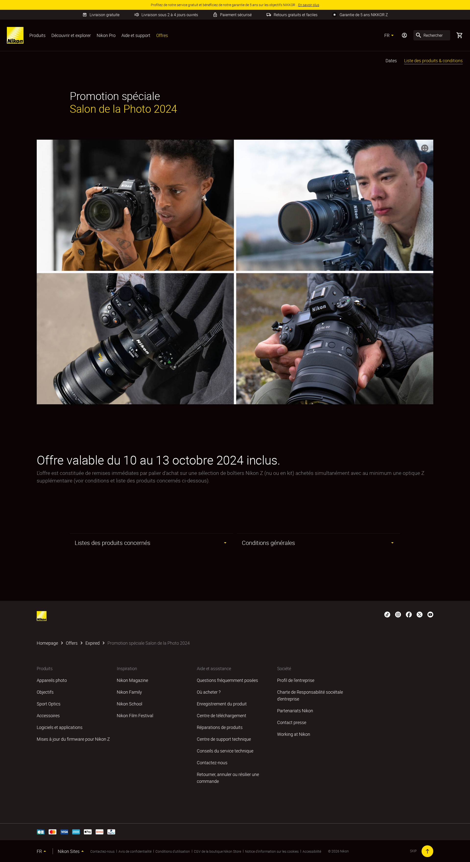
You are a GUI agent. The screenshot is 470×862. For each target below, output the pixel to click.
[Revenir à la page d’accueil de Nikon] (15, 35)
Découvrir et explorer (71, 35)
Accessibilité (312, 851)
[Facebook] (409, 614)
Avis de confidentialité (135, 851)
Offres (162, 35)
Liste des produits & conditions (433, 60)
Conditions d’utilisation (172, 851)
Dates (391, 60)
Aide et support (135, 35)
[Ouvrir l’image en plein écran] (424, 148)
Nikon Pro (106, 35)
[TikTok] (387, 614)
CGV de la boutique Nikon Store (217, 851)
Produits (37, 35)
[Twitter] (420, 614)
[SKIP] (427, 851)
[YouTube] (430, 614)
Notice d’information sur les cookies (272, 851)
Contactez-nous (102, 851)
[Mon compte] (404, 35)
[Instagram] (398, 614)
